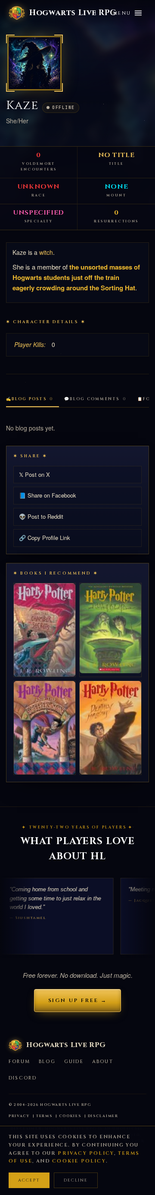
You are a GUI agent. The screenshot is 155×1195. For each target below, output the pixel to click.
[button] (34, 63)
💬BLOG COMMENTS (95, 399)
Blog (47, 1061)
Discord (23, 1078)
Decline (76, 1180)
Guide (74, 1061)
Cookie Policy (79, 1161)
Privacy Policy (86, 1153)
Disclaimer (103, 1116)
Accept (29, 1180)
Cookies (70, 1116)
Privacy (19, 1116)
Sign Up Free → (77, 1000)
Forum (19, 1061)
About (102, 1061)
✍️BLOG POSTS (29, 399)
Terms (44, 1116)
